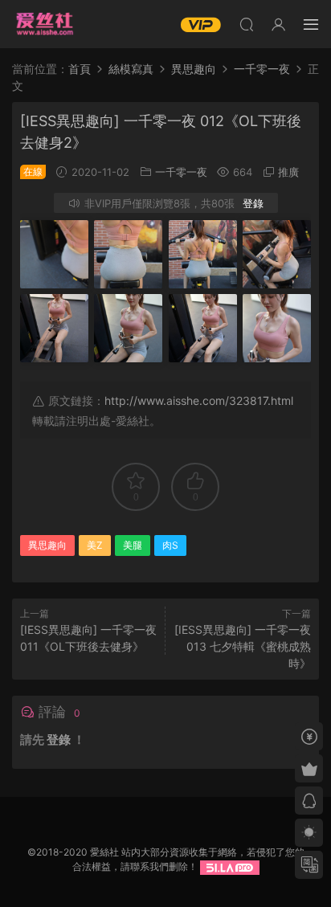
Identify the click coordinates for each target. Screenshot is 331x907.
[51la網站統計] (229, 866)
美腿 (132, 545)
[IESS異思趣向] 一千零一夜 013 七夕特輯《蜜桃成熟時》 (242, 646)
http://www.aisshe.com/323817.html (198, 400)
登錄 (253, 203)
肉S (170, 545)
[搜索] (247, 24)
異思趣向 (47, 545)
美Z (95, 545)
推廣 (288, 171)
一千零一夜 (181, 171)
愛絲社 (44, 24)
